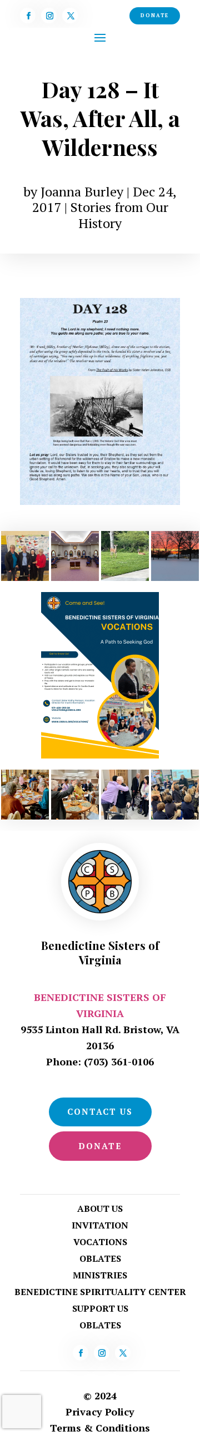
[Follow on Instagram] (49, 15)
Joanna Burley (82, 191)
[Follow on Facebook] (28, 15)
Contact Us (100, 1111)
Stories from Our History (119, 215)
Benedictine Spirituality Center (100, 1293)
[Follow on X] (70, 15)
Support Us (100, 1309)
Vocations (100, 1243)
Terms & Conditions (100, 1427)
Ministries (100, 1276)
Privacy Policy (100, 1411)
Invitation (100, 1226)
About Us (100, 1210)
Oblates (100, 1260)
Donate (155, 15)
